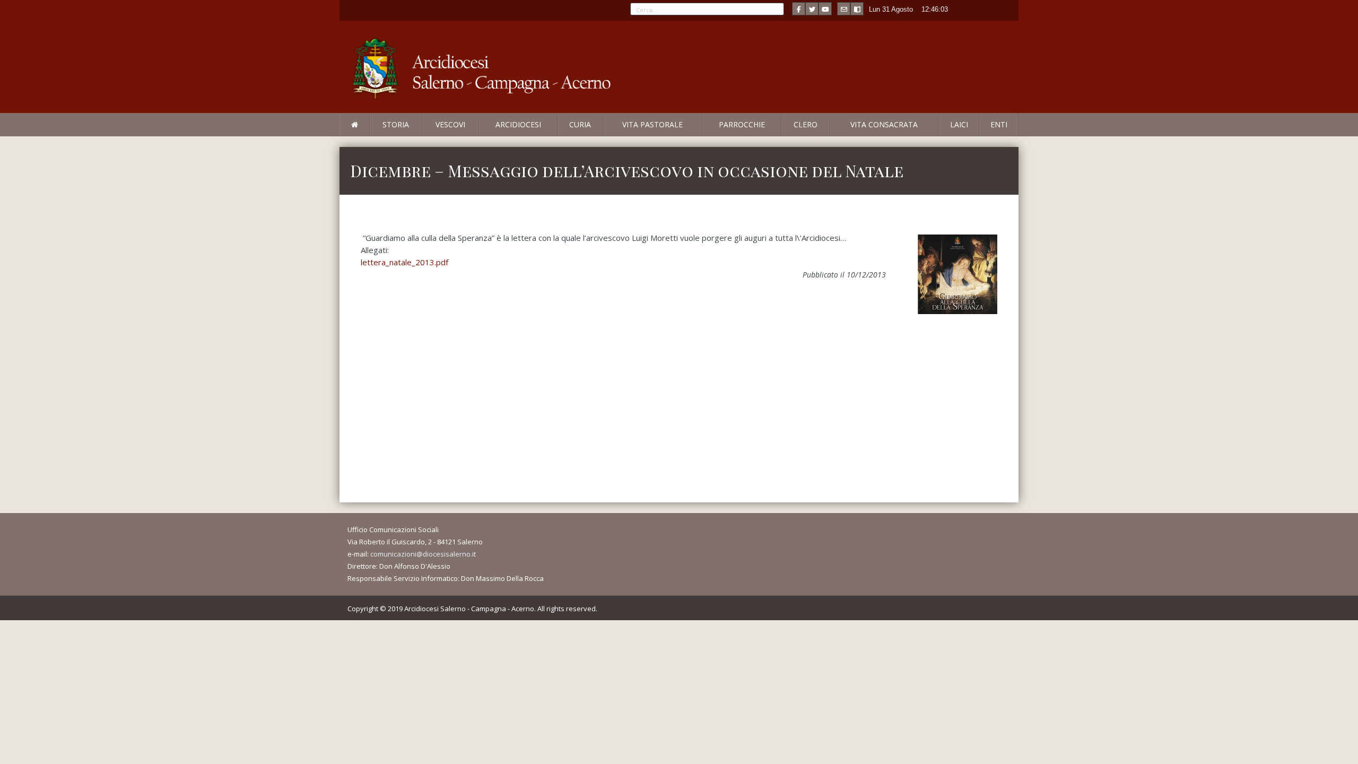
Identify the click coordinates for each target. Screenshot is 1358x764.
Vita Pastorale (652, 124)
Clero (805, 124)
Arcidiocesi (518, 124)
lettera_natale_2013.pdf (404, 262)
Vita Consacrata (884, 124)
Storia (395, 124)
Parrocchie (742, 124)
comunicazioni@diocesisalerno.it (423, 554)
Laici (959, 124)
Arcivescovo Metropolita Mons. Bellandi (426, 135)
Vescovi (450, 124)
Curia (580, 124)
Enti (998, 124)
